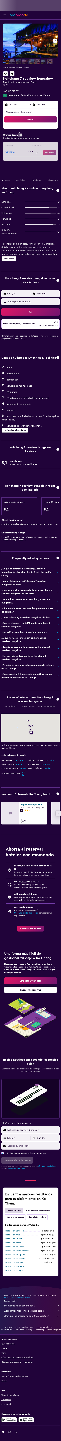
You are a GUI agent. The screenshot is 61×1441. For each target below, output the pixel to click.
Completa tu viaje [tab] (37, 1217)
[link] (30, 929)
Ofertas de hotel (11, 1327)
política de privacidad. (16, 1169)
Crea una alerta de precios (26, 913)
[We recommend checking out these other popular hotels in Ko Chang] (58, 794)
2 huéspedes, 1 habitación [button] (19, 112)
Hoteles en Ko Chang (24, 1330)
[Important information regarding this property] (58, 488)
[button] (5, 15)
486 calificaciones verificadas (36, 95)
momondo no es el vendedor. (19, 1306)
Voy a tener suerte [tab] (15, 1217)
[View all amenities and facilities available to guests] (58, 358)
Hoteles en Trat (6, 1330)
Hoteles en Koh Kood (15, 1267)
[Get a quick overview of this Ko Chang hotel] (58, 191)
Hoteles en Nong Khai (15, 1255)
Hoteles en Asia (27, 1327)
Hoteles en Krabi (12, 1235)
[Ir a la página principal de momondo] (19, 15)
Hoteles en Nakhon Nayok (17, 1251)
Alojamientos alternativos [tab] (38, 1211)
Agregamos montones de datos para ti (24, 1311)
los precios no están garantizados (17, 1297)
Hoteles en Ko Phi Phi (15, 1259)
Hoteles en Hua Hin (14, 1263)
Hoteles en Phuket (13, 1239)
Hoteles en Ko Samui (14, 1247)
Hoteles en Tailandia (44, 1327)
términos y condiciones (47, 1166)
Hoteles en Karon (13, 1243)
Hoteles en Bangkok (14, 1231)
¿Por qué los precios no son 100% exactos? (26, 1316)
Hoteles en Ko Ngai (14, 1271)
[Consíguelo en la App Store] (26, 1419)
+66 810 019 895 (11, 91)
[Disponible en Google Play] (9, 1419)
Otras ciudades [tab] (14, 1211)
